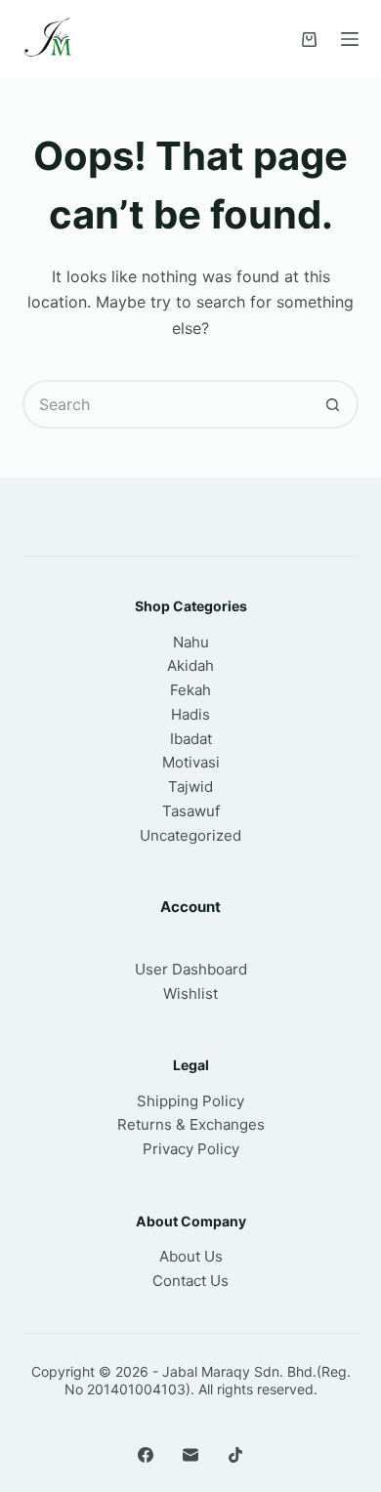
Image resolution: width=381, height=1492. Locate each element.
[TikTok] (235, 1455)
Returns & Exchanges (191, 1124)
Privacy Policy (191, 1149)
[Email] (190, 1455)
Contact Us (190, 1280)
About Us (191, 1256)
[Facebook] (145, 1455)
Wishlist (190, 993)
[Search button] (334, 404)
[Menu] (350, 39)
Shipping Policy (190, 1101)
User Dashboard (191, 969)
